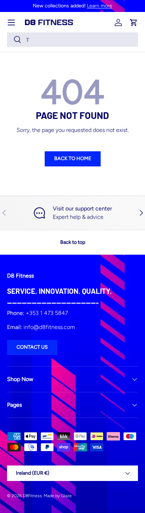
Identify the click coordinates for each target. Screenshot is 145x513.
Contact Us (32, 347)
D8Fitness (32, 495)
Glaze (66, 495)
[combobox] (72, 39)
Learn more (99, 5)
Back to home (72, 159)
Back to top (72, 242)
